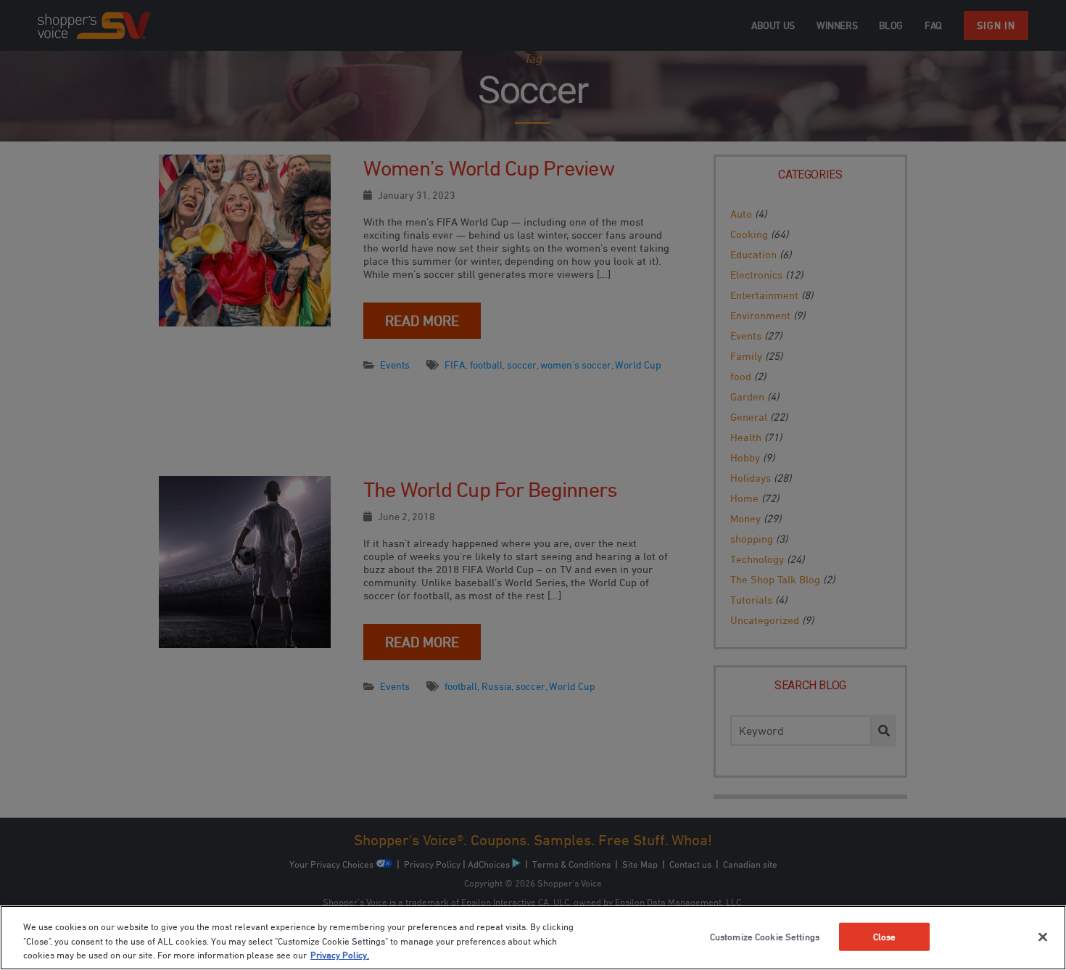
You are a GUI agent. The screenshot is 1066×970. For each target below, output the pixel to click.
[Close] (1043, 937)
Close (884, 936)
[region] (533, 937)
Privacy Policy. (339, 955)
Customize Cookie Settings (764, 936)
